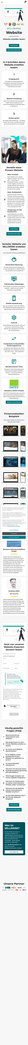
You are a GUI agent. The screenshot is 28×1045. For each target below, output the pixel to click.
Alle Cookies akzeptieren (14, 537)
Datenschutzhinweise (11, 526)
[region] (14, 522)
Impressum (18, 526)
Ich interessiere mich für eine (9, 653)
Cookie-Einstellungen (13, 529)
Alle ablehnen (14, 533)
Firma (4, 658)
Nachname (16, 663)
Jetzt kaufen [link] (14, 45)
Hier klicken (13, 706)
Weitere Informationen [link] (14, 402)
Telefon (16, 668)
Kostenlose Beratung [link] (14, 50)
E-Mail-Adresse (6, 668)
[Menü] (2, 2)
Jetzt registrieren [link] (14, 852)
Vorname (5, 663)
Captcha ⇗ (16, 707)
